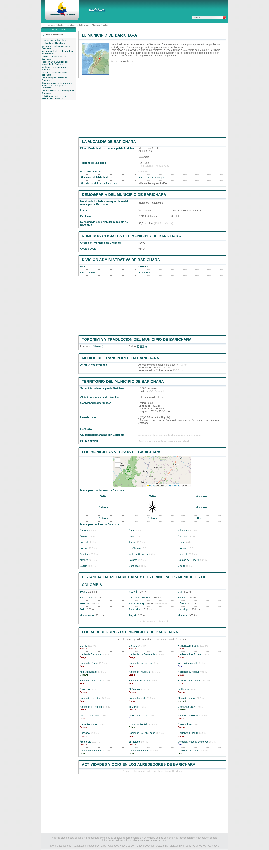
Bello (82, 609)
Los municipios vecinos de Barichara (121, 452)
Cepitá (181, 566)
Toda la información (54, 35)
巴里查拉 (142, 346)
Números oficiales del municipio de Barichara (131, 236)
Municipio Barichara (100, 25)
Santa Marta (135, 609)
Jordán (132, 542)
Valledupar (184, 609)
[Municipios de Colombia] (62, 16)
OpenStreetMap (173, 485)
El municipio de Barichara (109, 35)
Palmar (83, 536)
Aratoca (84, 560)
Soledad (84, 603)
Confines (134, 566)
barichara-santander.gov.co (153, 177)
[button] (117, 460)
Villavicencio (87, 615)
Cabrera (103, 507)
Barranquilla (86, 597)
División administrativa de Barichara (121, 260)
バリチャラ (97, 346)
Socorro (84, 548)
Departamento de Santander (78, 25)
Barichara (97, 10)
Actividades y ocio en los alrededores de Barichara (138, 764)
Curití (181, 542)
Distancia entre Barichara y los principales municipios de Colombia (57, 85)
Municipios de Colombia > (54, 25)
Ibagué (132, 615)
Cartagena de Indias (140, 597)
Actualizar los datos (122, 61)
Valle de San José (139, 554)
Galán (103, 496)
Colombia (143, 266)
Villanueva (201, 496)
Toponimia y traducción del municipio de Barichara (136, 339)
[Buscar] (224, 17)
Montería (182, 615)
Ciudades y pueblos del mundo (125, 845)
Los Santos (135, 548)
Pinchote (201, 518)
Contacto (101, 845)
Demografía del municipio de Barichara (124, 194)
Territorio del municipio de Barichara (123, 381)
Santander (144, 272)
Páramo (133, 560)
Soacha (182, 597)
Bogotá (83, 591)
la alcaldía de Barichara (109, 142)
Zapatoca (85, 554)
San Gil (84, 542)
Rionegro (183, 548)
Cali (180, 591)
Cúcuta (182, 603)
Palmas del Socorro (189, 560)
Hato (131, 536)
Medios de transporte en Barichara (120, 358)
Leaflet (152, 485)
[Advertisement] (152, 107)
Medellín (133, 591)
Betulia (83, 566)
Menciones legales (60, 845)
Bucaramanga (137, 603)
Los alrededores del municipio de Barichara (130, 632)
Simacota (183, 554)
